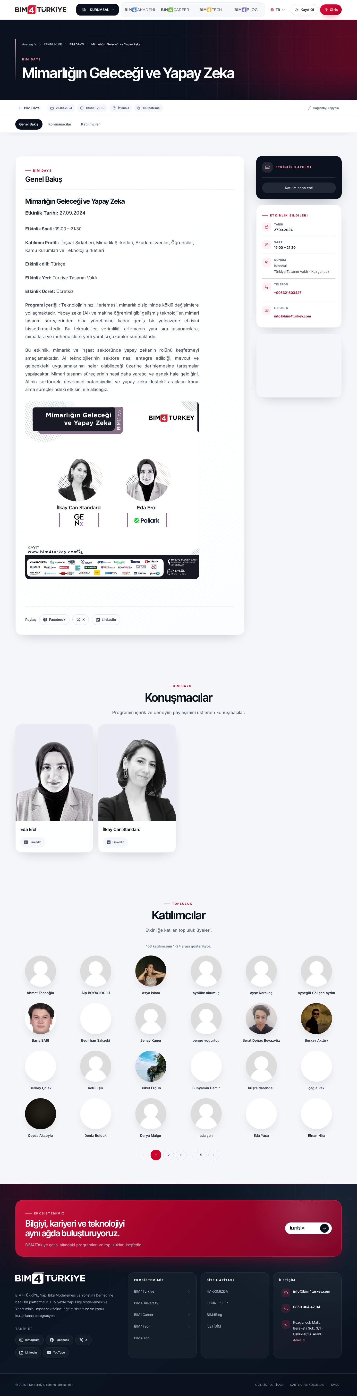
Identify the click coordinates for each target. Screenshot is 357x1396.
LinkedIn (109, 619)
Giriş (334, 10)
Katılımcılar (90, 124)
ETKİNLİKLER (217, 1303)
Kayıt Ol (307, 10)
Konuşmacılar (59, 124)
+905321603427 (287, 293)
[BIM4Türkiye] (40, 9)
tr (278, 10)
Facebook (57, 619)
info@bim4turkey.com (292, 316)
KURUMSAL (99, 10)
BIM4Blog (214, 1315)
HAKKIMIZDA (217, 1291)
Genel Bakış (29, 124)
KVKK (335, 1385)
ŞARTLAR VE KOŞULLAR (307, 1385)
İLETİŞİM (214, 1326)
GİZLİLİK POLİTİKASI (269, 1385)
